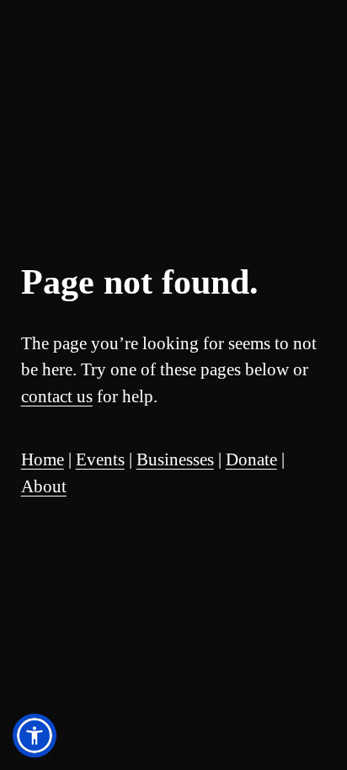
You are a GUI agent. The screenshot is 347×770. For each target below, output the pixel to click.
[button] (34, 735)
